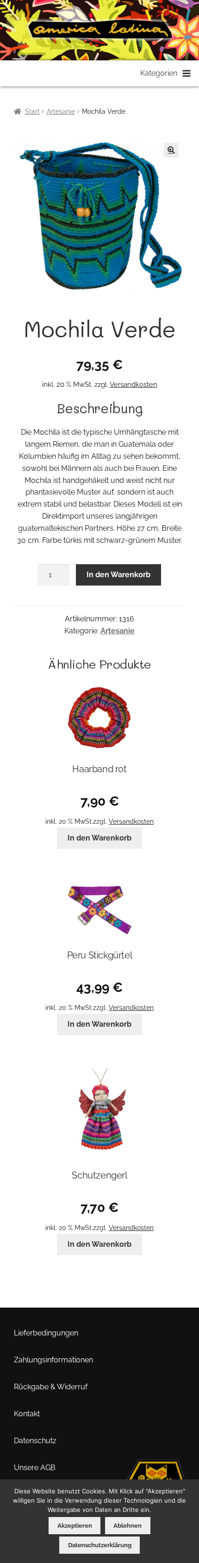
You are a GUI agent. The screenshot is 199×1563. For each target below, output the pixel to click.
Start (32, 111)
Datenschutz (35, 1440)
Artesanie (61, 111)
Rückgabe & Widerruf (50, 1386)
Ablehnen (127, 1525)
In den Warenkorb (118, 574)
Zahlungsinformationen (53, 1359)
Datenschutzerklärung (99, 1545)
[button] (171, 150)
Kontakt (27, 1413)
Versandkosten (133, 384)
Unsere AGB (35, 1467)
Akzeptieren (74, 1525)
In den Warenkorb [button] (99, 838)
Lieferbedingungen (46, 1333)
